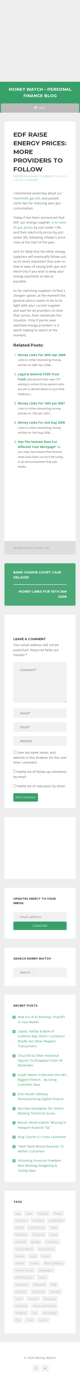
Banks (58, 1213)
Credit (19, 1227)
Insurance (52, 1242)
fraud (53, 1235)
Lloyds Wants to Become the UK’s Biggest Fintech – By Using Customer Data (42, 1080)
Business (21, 1220)
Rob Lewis (60, 176)
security (33, 1299)
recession (38, 1292)
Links (33, 1256)
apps (29, 1213)
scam (19, 1299)
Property (21, 1292)
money (34, 1263)
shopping (49, 1299)
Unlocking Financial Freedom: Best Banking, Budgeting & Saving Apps (40, 1165)
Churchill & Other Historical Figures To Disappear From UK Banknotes (40, 1060)
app (18, 1213)
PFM (53, 1284)
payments (22, 1284)
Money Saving (33, 548)
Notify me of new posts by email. (41, 786)
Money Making (53, 1263)
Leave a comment (26, 180)
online (42, 1277)
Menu (40, 109)
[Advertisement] (40, 41)
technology (49, 1313)
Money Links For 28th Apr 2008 (42, 355)
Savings (55, 1292)
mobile (20, 1263)
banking (43, 1213)
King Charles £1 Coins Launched (42, 1137)
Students (21, 1313)
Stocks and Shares (44, 1306)
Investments (46, 1249)
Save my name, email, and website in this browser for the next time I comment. (39, 757)
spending (21, 1306)
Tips (46, 548)
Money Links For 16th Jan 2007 (41, 403)
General (21, 1242)
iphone (20, 1256)
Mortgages (45, 1270)
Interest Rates (24, 1249)
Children (38, 1220)
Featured (38, 1235)
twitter (43, 1320)
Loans (46, 1256)
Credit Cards (37, 1227)
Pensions (39, 1284)
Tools (30, 1320)
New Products (24, 1277)
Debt (54, 1227)
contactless (56, 1220)
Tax (34, 1313)
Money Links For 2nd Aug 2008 (41, 422)
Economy (21, 1235)
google (36, 1242)
